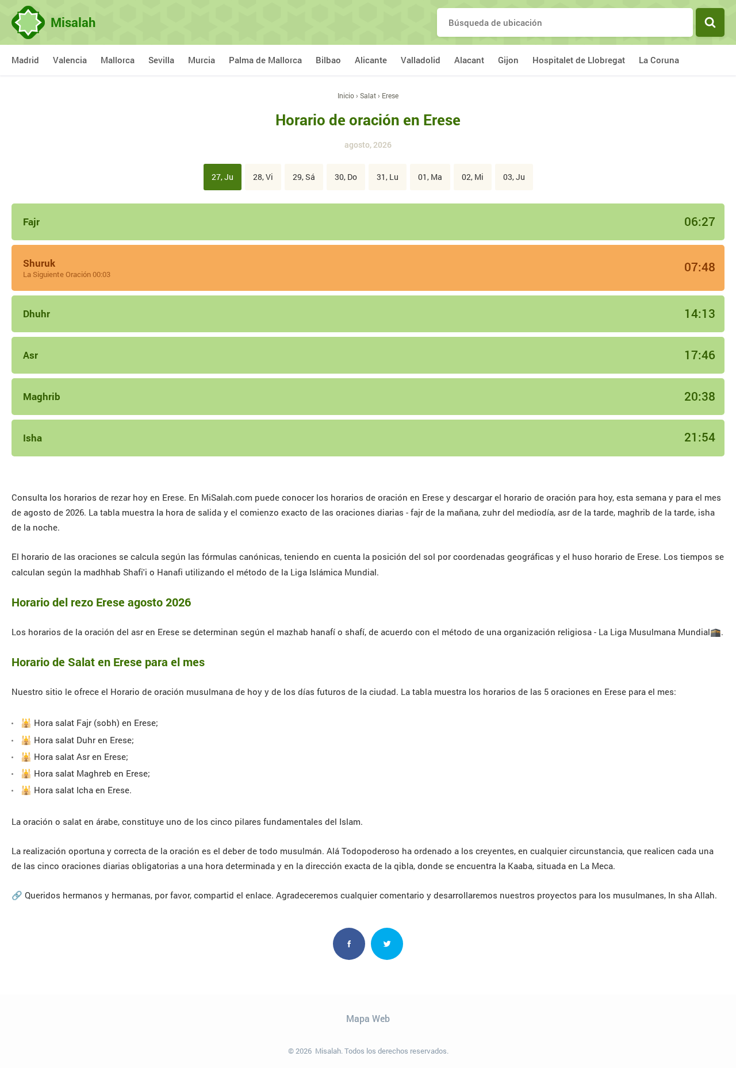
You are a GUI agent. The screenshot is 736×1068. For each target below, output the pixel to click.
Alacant (469, 60)
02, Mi (473, 176)
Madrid (25, 60)
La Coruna (659, 60)
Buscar (710, 22)
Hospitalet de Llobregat (578, 60)
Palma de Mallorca (265, 60)
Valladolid (420, 60)
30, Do (346, 176)
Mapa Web (368, 1018)
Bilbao (328, 60)
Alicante (371, 60)
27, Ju (222, 176)
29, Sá (304, 176)
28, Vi (263, 176)
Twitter (387, 944)
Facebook (349, 944)
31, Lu (387, 176)
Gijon (508, 60)
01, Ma (430, 176)
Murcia (201, 60)
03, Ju (514, 176)
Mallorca (118, 60)
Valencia (70, 60)
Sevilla (161, 60)
